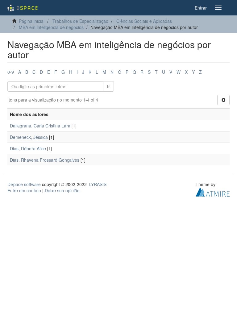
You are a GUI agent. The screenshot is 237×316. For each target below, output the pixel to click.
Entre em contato (24, 190)
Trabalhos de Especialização (80, 21)
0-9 (10, 72)
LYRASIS (97, 184)
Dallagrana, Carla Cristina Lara (40, 126)
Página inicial (31, 21)
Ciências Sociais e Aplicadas (144, 21)
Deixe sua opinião (62, 190)
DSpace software (24, 184)
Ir (108, 86)
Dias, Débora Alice (28, 148)
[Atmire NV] (213, 191)
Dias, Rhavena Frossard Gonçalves (44, 160)
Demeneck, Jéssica (29, 137)
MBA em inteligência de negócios (51, 27)
